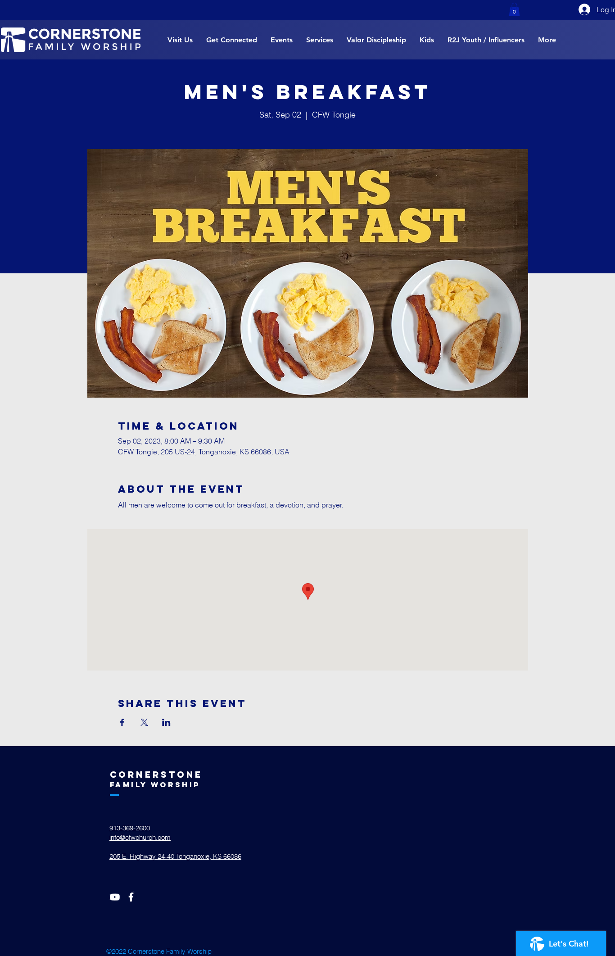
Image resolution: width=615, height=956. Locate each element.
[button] (514, 9)
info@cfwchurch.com (140, 837)
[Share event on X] (144, 722)
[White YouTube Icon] (115, 897)
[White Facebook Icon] (131, 897)
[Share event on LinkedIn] (166, 722)
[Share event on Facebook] (122, 722)
